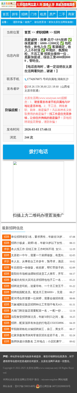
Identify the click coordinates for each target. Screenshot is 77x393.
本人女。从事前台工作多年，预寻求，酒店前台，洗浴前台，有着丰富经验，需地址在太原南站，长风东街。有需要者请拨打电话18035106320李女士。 (38, 261)
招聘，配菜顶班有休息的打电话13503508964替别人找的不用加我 (38, 323)
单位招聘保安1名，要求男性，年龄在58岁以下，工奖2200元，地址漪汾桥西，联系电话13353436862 (38, 236)
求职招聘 (42, 32)
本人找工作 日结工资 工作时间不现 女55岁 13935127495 (38, 249)
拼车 (15, 14)
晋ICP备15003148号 (25, 386)
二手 (62, 14)
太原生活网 (18, 379)
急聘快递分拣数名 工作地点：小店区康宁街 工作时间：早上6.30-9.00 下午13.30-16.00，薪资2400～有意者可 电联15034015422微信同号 (38, 341)
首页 (6, 14)
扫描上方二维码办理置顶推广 (38, 215)
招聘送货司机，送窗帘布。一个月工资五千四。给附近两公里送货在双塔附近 (38, 286)
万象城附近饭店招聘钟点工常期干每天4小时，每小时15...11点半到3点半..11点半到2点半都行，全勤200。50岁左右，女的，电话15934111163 (38, 304)
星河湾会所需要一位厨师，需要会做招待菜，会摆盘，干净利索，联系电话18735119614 (38, 298)
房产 (52, 14)
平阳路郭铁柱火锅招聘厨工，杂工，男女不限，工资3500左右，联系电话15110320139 (38, 329)
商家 (71, 14)
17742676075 (34, 79)
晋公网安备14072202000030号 (55, 386)
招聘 (24, 14)
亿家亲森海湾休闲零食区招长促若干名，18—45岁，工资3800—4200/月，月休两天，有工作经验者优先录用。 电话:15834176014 (38, 335)
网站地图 (63, 379)
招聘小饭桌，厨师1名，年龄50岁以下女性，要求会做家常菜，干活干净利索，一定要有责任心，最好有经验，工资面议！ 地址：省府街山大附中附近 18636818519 (38, 242)
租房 (43, 14)
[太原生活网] (38, 4)
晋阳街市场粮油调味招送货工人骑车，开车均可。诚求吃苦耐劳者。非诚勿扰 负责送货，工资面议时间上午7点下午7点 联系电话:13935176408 (38, 273)
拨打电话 (38, 151)
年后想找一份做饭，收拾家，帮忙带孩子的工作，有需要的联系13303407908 (38, 267)
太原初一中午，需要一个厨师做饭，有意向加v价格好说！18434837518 (38, 255)
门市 (34, 14)
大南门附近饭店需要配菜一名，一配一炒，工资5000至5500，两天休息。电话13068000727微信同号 (38, 310)
